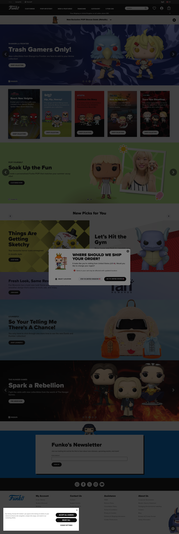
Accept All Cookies (66, 515)
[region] (41, 519)
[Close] (76, 510)
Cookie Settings (66, 525)
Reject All (66, 520)
